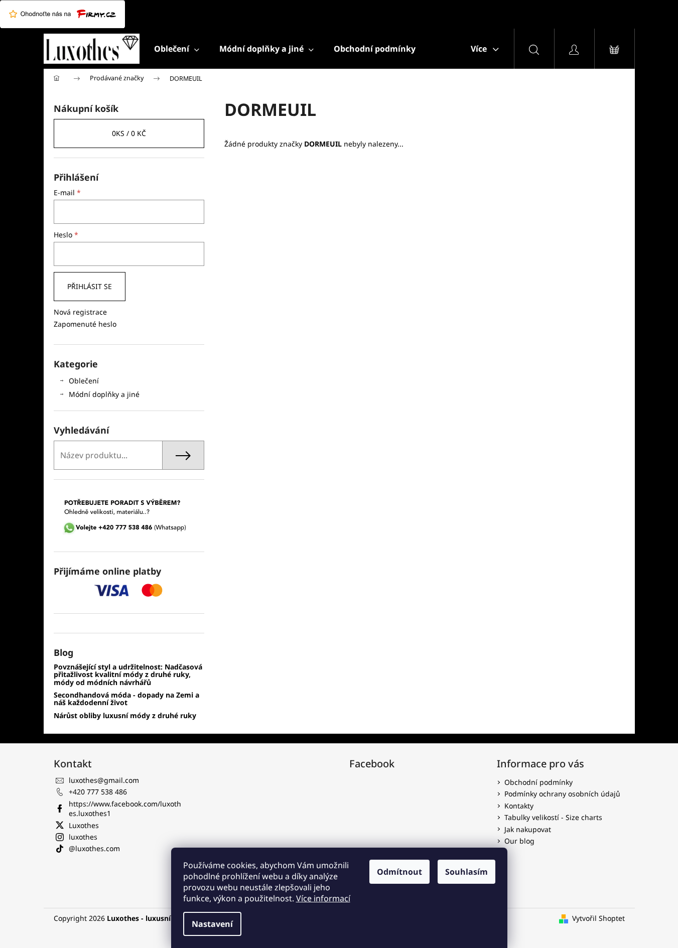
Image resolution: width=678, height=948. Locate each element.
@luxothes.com (94, 848)
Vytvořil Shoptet (598, 918)
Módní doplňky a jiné (104, 394)
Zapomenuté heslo (85, 324)
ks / (129, 133)
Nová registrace (80, 312)
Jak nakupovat (527, 829)
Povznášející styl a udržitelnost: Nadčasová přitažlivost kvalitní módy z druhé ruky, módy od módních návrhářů (128, 674)
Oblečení (84, 380)
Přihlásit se (89, 286)
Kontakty (518, 805)
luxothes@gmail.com (104, 780)
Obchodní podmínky (538, 782)
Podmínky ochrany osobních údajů (562, 793)
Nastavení (212, 923)
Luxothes (84, 825)
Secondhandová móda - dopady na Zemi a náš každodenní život (126, 699)
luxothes (83, 837)
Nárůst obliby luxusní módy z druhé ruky (125, 715)
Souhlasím (466, 871)
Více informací (323, 898)
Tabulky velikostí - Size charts (553, 817)
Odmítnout (399, 871)
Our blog (519, 841)
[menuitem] (176, 49)
